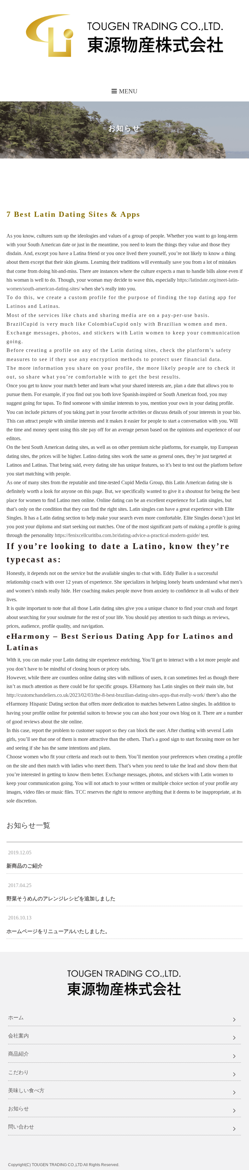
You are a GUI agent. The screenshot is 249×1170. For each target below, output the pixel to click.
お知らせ (18, 1108)
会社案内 (18, 1035)
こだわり (18, 1072)
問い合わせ (21, 1126)
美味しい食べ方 (26, 1090)
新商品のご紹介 (24, 866)
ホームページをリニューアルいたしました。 (58, 931)
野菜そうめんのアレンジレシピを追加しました (60, 898)
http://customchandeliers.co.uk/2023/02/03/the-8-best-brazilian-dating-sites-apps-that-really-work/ (105, 695)
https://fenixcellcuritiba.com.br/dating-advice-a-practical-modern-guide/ (127, 535)
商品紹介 (18, 1054)
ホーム (16, 1017)
